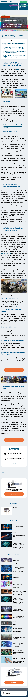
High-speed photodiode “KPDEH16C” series (10, 50)
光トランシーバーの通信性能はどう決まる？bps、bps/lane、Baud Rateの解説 (19, 645)
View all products (14, 463)
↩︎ (7, 127)
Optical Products (23, 4)
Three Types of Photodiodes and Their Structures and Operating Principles (18, 652)
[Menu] (11, 2)
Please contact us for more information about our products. (13, 369)
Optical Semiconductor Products (22, 7)
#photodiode (10, 20)
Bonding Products (14, 4)
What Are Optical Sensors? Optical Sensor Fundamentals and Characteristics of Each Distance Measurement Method (19, 585)
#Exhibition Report (19, 22)
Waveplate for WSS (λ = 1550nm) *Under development (12, 54)
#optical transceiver (16, 20)
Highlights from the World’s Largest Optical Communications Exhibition (13, 43)
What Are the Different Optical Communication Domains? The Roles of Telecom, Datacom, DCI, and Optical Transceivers (19, 610)
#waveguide (13, 22)
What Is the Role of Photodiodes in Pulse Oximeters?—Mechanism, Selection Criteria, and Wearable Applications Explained (19, 660)
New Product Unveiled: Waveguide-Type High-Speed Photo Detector (13, 48)
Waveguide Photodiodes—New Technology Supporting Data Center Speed (19, 535)
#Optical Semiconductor (7, 22)
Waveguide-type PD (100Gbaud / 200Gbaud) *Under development (14, 51)
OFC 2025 (18, 69)
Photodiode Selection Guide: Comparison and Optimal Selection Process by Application (19, 630)
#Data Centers (5, 20)
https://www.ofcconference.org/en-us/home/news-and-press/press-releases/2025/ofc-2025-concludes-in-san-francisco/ (12, 126)
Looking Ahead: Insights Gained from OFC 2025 (10, 57)
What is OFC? (4, 44)
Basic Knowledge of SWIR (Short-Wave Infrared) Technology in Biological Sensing (18, 617)
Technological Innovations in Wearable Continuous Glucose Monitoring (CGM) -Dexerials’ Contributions (19, 593)
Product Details (15, 306)
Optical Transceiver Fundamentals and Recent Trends (18, 527)
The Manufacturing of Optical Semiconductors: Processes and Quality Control (18, 562)
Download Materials (13, 494)
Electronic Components (14, 6)
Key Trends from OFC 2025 (7, 46)
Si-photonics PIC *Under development (10, 52)
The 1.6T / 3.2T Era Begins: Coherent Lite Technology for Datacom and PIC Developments (19, 637)
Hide (16, 41)
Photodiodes (15, 507)
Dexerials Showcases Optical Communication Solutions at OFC (12, 47)
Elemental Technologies (14, 9)
